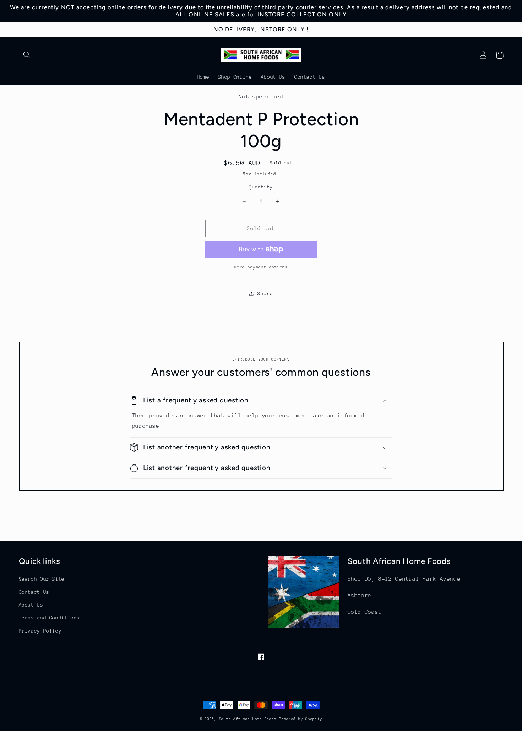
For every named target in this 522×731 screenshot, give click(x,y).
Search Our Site (42, 579)
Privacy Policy (40, 631)
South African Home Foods (248, 719)
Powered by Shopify (300, 719)
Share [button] (265, 293)
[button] (27, 55)
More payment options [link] (261, 267)
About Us (31, 605)
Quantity (261, 187)
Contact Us (34, 592)
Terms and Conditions (49, 617)
